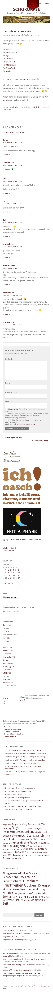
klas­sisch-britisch (27, 79)
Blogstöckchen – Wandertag (13, 940)
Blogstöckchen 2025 (10, 937)
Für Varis (7, 71)
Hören (42, 107)
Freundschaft (12, 881)
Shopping (28, 849)
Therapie (35, 852)
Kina (21, 839)
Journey (7, 750)
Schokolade (39, 893)
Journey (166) (7, 644)
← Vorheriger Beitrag (13, 437)
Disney (16, 873)
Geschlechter (10, 835)
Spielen (13, 896)
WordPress (22, 986)
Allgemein (7, 824)
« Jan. (5, 583)
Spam (5, 852)
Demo (41, 824)
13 (19, 573)
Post (14, 893)
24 (11, 578)
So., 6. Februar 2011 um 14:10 (12, 204)
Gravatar (14, 409)
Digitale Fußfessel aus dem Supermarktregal (19, 970)
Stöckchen (20, 852)
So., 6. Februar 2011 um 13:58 (12, 181)
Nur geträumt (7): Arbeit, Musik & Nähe (27, 763)
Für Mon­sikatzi (9, 65)
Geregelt (43, 832)
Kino (5, 889)
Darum (34, 824)
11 (14, 573)
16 (9, 575)
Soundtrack (40, 849)
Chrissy (6, 140)
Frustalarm (30, 881)
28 (3, 581)
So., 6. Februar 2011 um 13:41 (12, 165)
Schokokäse (8, 163)
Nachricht (10, 359)
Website (8, 401)
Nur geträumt (36, 846)
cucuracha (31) (8, 663)
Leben (42, 839)
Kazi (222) (6, 638)
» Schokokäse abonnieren (12, 729)
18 (14, 575)
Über (40, 4)
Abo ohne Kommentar (26, 424)
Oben (5, 988)
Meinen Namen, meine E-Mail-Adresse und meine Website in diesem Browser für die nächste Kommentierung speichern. (26, 416)
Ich (44, 835)
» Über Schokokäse (9, 727)
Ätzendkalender (13, 858)
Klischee (26, 840)
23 (9, 578)
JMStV (48, 886)
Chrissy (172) (7, 641)
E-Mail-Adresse (12, 392)
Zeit (5, 903)
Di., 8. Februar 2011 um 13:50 (12, 295)
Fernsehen (10, 877)
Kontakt (47, 4)
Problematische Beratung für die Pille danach (19, 965)
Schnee (28, 893)
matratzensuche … (9, 930)
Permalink (7, 109)
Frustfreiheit (35, 107)
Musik (47, 107)
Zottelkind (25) (8, 670)
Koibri (5, 179)
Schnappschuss (8, 849)
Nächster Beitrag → (41, 441)
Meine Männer (44, 843)
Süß (28, 852)
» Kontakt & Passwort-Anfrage (13, 734)
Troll (4, 900)
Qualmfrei (21, 894)
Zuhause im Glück (41, 855)
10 (11, 573)
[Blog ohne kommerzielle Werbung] (13, 551)
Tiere (42, 896)
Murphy (40, 889)
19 (16, 575)
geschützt (25, 835)
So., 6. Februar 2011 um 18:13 (12, 268)
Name (8, 383)
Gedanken (26, 832)
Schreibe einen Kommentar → (15, 132)
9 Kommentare (36, 35)
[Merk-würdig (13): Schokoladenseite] (11, 465)
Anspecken (17, 824)
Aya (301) (6, 631)
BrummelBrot (9, 266)
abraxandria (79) (9, 657)
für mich (10, 79)
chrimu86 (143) (8, 651)
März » (10, 583)
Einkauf (25, 873)
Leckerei (5, 843)
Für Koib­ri (7, 49)
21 (3, 578)
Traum (48, 897)
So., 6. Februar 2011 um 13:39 (12, 142)
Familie (34, 873)
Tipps (40, 852)
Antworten (6, 155)
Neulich (24, 846)
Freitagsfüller (11, 831)
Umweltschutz (15, 900)
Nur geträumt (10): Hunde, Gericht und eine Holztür (23, 806)
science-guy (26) (8, 667)
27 (19, 578)
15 (6, 575)
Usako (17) (6, 679)
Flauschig (7, 828)
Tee (36, 897)
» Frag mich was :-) (9, 736)
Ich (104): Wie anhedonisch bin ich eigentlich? (29, 760)
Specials (10, 852)
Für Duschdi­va (9, 62)
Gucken (30, 885)
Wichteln (28, 900)
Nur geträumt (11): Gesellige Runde (17, 798)
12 (16, 573)
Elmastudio (45, 986)
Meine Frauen (29, 842)
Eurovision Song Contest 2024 (15, 794)
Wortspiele (39, 900)
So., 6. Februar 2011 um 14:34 (12, 247)
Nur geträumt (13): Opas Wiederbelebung (20, 788)
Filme (21, 877)
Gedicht (36, 832)
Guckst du (37, 836)
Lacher (34, 839)
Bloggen (8, 873)
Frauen (30, 877)
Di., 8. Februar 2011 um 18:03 (12, 325)
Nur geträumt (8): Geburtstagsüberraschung (32, 754)
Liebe (31, 889)
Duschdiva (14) (8, 683)
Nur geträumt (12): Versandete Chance (27, 750)
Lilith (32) (6, 660)
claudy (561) (7, 625)
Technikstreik (25, 896)
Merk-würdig (11, 846)
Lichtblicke (14, 842)
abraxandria (8, 293)
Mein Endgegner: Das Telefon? (14, 933)
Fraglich (38, 828)
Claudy (7, 757)
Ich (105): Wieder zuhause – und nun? (18, 810)
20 (19, 575)
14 (3, 575)
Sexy (5, 896)
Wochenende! (16, 855)
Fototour (31, 828)
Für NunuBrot (9, 68)
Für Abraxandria (10, 52)
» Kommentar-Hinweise (11, 731)
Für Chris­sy (7, 59)
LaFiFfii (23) (7, 673)
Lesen (23, 889)
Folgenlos (14, 107)
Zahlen (29, 855)
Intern (14, 839)
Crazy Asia (27, 824)
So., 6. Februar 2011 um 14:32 (12, 222)
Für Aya (6, 55)
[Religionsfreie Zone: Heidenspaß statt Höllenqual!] (22, 540)
